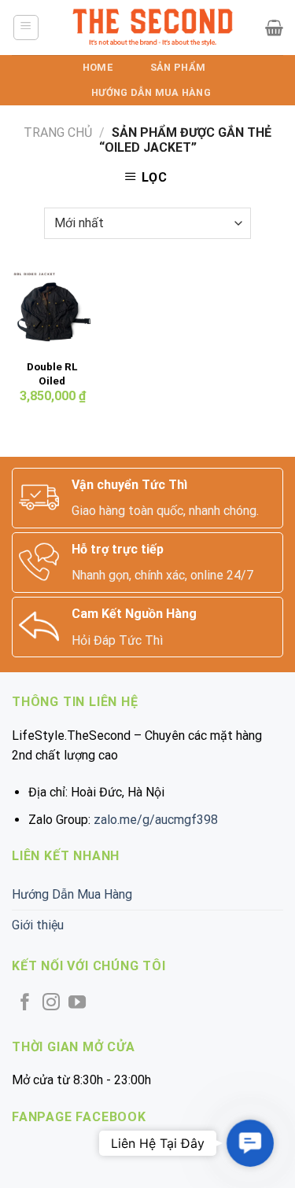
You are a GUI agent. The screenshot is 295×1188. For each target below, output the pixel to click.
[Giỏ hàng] (274, 27)
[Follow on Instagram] (51, 1003)
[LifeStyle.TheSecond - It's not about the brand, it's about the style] (152, 27)
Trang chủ (58, 132)
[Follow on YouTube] (77, 1003)
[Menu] (26, 27)
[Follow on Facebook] (25, 1003)
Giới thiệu (38, 925)
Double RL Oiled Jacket (52, 380)
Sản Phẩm (177, 67)
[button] (250, 1143)
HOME (97, 67)
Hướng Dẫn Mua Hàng (151, 92)
